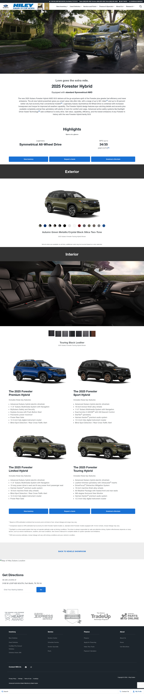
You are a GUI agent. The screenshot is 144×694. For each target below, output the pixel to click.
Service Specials (53, 646)
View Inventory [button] (28, 159)
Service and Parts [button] (89, 6)
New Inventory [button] (61, 6)
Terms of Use (27, 678)
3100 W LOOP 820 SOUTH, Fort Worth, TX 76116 (64, 1)
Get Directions (124, 646)
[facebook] (26, 667)
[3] (39, 111)
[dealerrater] (31, 667)
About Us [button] (119, 6)
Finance (86, 638)
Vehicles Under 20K (15, 652)
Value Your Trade (89, 646)
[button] (1, 1)
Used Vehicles (13, 642)
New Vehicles (13, 638)
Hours (122, 642)
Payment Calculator (90, 651)
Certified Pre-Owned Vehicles (15, 647)
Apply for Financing (90, 642)
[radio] (40, 225)
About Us (123, 638)
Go (41, 590)
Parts (49, 651)
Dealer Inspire (34, 683)
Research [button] (129, 6)
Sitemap (20, 678)
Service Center (52, 638)
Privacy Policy (12, 678)
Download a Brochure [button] (113, 159)
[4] (108, 148)
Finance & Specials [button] (106, 6)
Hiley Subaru (131, 677)
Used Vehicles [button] (75, 6)
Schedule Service (53, 642)
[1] (107, 100)
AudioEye (35, 678)
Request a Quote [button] (69, 159)
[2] (61, 103)
